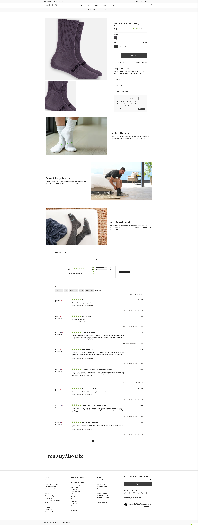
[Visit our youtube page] (133, 493)
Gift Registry (74, 510)
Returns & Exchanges (102, 493)
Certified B (47, 514)
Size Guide (145, 42)
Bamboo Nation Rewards (77, 477)
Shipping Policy (101, 488)
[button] (142, 62)
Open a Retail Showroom (51, 486)
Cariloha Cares (48, 509)
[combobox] (136, 294)
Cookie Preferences (102, 502)
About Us (47, 477)
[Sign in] (148, 5)
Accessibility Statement (103, 495)
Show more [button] (98, 290)
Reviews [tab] (58, 252)
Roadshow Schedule (50, 488)
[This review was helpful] (138, 310)
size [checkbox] (57, 290)
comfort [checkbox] (81, 290)
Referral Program (75, 479)
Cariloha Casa (74, 489)
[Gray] (115, 37)
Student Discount (75, 508)
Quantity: (116, 51)
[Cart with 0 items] (152, 5)
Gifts (142, 1)
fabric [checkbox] (66, 290)
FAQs (98, 482)
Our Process (48, 503)
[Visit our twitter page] (138, 493)
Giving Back (74, 503)
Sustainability (48, 498)
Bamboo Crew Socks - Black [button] (86, 321)
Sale (114, 5)
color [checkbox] (61, 290)
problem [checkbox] (72, 290)
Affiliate (73, 494)
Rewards (151, 1)
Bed (89, 5)
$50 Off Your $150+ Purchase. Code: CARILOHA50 (99, 10)
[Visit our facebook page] (129, 493)
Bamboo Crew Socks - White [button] (86, 305)
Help (146, 1)
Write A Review (124, 272)
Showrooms (136, 1)
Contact (99, 477)
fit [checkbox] (76, 290)
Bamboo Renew (75, 501)
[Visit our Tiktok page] (146, 493)
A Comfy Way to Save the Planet (53, 500)
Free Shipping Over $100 (50, 1)
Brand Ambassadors (76, 491)
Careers (47, 493)
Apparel (105, 5)
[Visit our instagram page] (125, 493)
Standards (47, 507)
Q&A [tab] (65, 252)
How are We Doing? (102, 486)
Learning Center (101, 484)
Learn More (120, 108)
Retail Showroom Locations (52, 484)
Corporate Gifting (75, 485)
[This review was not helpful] (141, 310)
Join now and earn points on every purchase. (135, 499)
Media (46, 482)
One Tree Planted (49, 511)
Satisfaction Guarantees (103, 497)
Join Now (141, 108)
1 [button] (93, 441)
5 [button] (104, 441)
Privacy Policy (100, 491)
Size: (115, 42)
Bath (97, 5)
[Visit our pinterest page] (142, 493)
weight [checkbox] (87, 290)
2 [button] (96, 441)
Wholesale (73, 496)
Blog (46, 479)
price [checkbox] (92, 290)
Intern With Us (48, 491)
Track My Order (101, 479)
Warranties (100, 500)
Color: (116, 34)
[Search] (145, 5)
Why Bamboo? (49, 505)
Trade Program (75, 487)
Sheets (81, 5)
